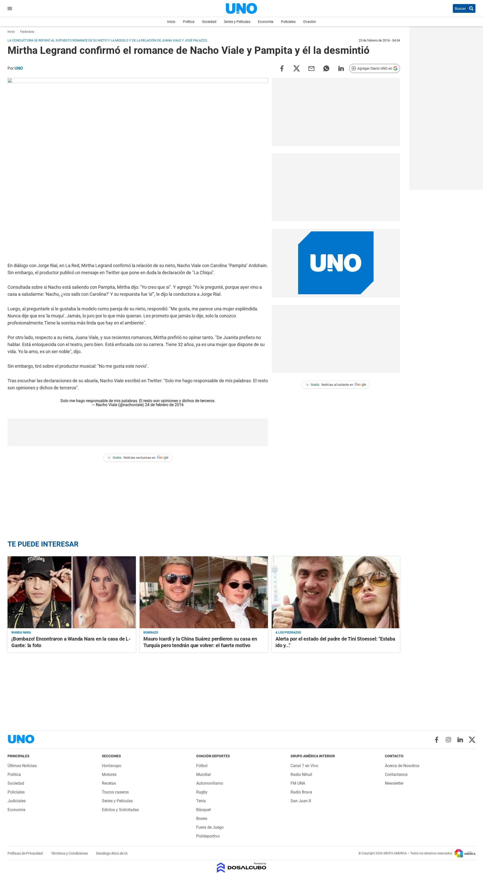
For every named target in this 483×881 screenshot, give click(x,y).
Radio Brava (301, 792)
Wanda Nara (21, 632)
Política (188, 22)
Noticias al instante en (329, 385)
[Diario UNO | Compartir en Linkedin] (341, 68)
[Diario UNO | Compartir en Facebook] (282, 68)
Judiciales (17, 801)
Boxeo (201, 818)
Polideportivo (208, 836)
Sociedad (209, 22)
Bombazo (150, 632)
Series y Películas (237, 22)
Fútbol (202, 765)
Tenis (201, 801)
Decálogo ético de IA (112, 853)
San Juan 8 (301, 801)
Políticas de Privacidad (26, 853)
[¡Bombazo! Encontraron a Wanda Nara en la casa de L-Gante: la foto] (72, 592)
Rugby (202, 792)
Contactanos (396, 774)
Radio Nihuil (301, 774)
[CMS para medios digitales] (241, 868)
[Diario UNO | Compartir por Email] (311, 68)
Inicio (171, 22)
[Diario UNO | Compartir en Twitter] (297, 68)
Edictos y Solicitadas (120, 809)
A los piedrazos (288, 632)
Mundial (203, 774)
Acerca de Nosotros (402, 765)
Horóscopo (111, 765)
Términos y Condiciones (70, 853)
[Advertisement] (137, 432)
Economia (265, 22)
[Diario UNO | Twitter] (472, 740)
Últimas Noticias (22, 765)
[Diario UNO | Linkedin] (460, 740)
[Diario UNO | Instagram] (448, 740)
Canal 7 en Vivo (304, 765)
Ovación (309, 22)
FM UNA (298, 783)
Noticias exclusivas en (131, 457)
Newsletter (394, 783)
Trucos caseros (115, 792)
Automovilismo (209, 783)
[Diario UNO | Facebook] (436, 740)
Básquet (203, 809)
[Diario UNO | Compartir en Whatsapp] (326, 68)
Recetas (109, 783)
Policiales (288, 22)
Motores (109, 774)
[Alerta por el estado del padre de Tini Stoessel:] (336, 592)
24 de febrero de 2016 (164, 404)
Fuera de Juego (210, 827)
